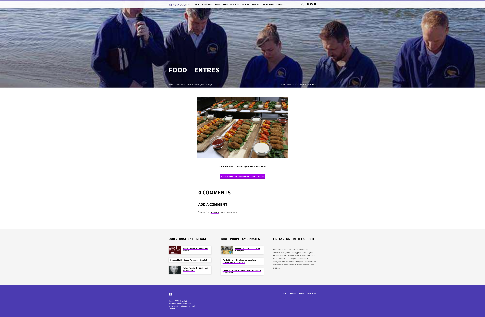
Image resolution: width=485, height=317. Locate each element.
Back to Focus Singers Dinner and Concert (243, 176)
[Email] (315, 4)
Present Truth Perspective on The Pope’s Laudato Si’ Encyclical (242, 271)
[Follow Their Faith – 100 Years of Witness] (175, 250)
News (225, 4)
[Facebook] (308, 4)
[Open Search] (302, 4)
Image (210, 84)
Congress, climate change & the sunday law (247, 249)
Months (311, 85)
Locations (234, 4)
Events (218, 4)
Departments (207, 4)
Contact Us (256, 4)
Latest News (180, 84)
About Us (244, 4)
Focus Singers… (199, 84)
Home (197, 4)
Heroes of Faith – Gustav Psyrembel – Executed (188, 260)
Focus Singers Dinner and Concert (252, 166)
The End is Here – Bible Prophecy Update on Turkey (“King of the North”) (239, 261)
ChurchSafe (281, 4)
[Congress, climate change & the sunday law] (227, 250)
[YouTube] (311, 4)
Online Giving (268, 4)
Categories (292, 85)
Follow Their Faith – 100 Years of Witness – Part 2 (195, 269)
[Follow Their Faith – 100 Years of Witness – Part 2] (175, 270)
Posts (283, 84)
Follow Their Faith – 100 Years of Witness (195, 249)
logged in (215, 212)
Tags (302, 85)
